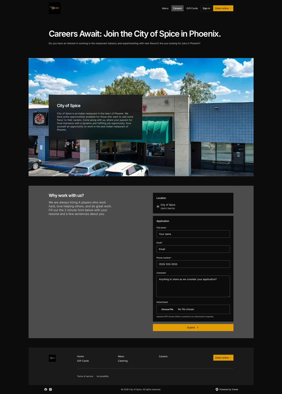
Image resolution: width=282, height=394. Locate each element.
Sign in (206, 8)
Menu (165, 8)
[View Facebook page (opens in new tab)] (46, 389)
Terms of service (85, 376)
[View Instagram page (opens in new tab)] (50, 389)
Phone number (168, 257)
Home (80, 356)
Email (163, 242)
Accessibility (103, 376)
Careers (177, 8)
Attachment (162, 302)
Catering (123, 360)
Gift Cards (192, 8)
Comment (161, 273)
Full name (165, 227)
